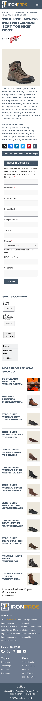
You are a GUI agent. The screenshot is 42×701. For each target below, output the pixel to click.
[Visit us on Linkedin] (19, 651)
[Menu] (37, 4)
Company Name (11, 220)
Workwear (32, 13)
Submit (11, 282)
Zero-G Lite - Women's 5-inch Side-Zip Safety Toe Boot (12, 470)
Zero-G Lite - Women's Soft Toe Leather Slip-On (13, 417)
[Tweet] (23, 146)
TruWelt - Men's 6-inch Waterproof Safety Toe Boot (13, 559)
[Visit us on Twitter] (8, 651)
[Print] (4, 146)
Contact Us (9, 691)
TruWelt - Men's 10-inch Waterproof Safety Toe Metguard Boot (12, 577)
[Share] (10, 146)
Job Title (8, 230)
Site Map (31, 694)
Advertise (20, 691)
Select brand (6, 303)
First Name (9, 177)
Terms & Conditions (17, 694)
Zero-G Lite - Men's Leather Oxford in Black (12, 506)
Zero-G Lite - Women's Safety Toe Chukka (12, 453)
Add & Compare (9, 335)
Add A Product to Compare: (8, 317)
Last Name (9, 188)
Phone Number (10, 209)
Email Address (11, 198)
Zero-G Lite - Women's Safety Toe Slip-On (12, 435)
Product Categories (13, 13)
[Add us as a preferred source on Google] (35, 146)
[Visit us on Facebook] (3, 651)
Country (8, 241)
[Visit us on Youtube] (24, 651)
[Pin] (29, 146)
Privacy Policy (32, 691)
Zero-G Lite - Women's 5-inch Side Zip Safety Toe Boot (12, 488)
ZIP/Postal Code (11, 257)
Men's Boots (20, 15)
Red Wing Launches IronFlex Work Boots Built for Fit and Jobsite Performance (12, 399)
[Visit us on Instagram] (13, 651)
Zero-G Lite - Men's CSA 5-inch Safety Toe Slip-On (12, 541)
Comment (8, 268)
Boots (8, 15)
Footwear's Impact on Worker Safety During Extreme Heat (12, 382)
